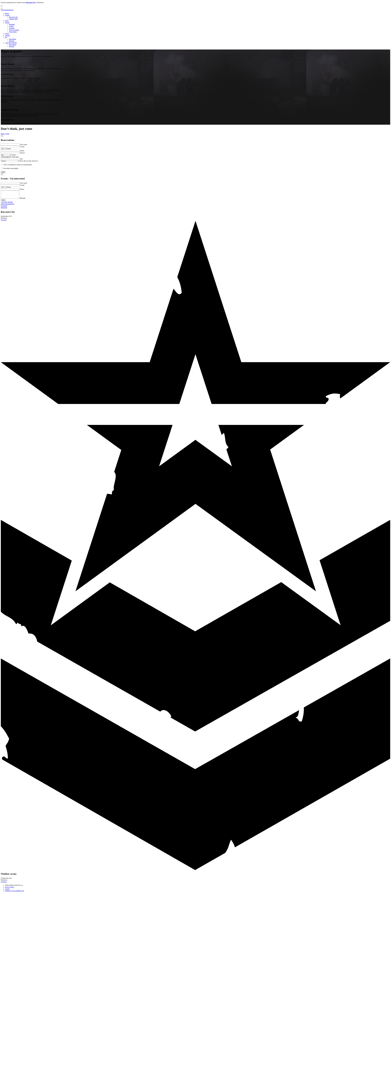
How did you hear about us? (29, 161)
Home (7, 13)
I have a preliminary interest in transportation (17, 165)
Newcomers (13, 32)
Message (22, 198)
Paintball (12, 24)
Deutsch (11, 41)
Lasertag (11, 28)
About (7, 33)
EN (6, 37)
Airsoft (11, 26)
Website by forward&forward (14, 891)
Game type (15, 157)
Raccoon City (30, 2)
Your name (23, 144)
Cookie (7, 889)
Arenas (7, 15)
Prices (7, 21)
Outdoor (13, 19)
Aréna (14, 155)
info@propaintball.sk (7, 204)
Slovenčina (12, 39)
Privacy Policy (9, 887)
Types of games (14, 30)
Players (22, 153)
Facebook (4, 206)
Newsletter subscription (10, 168)
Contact (7, 35)
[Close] (1, 6)
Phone (22, 151)
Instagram (4, 207)
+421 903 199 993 (11, 43)
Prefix (9, 149)
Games (7, 22)
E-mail (22, 147)
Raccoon (13, 17)
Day (21, 159)
